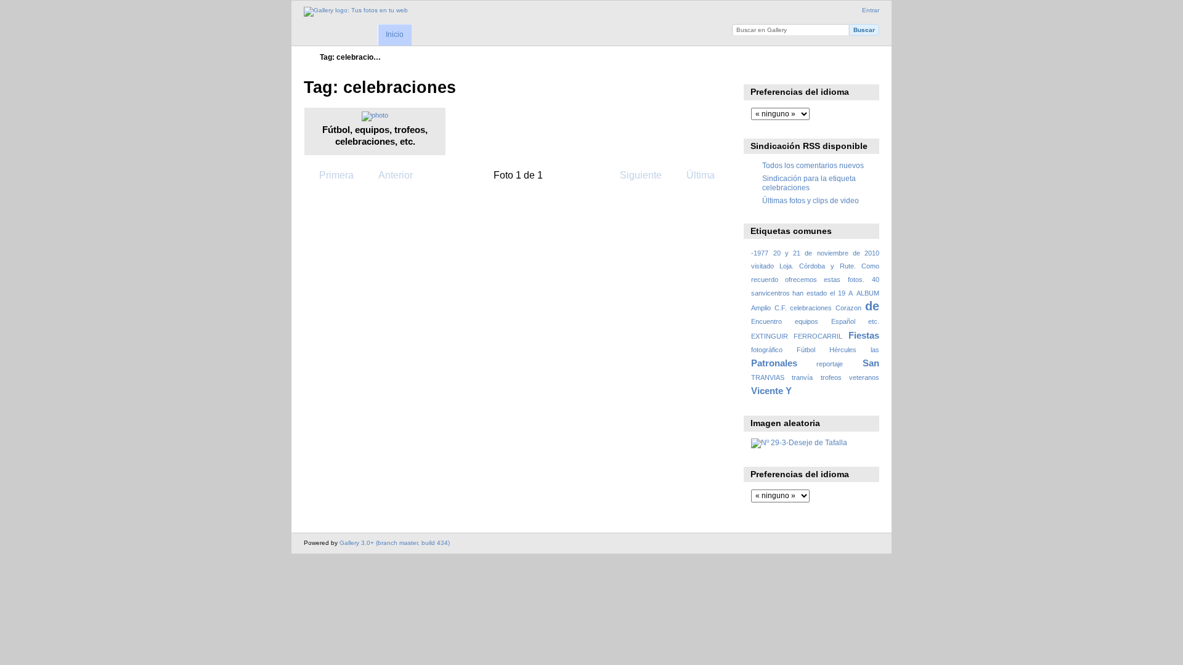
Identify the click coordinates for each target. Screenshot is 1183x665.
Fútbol (806, 349)
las (875, 349)
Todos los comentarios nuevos (813, 165)
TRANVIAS (767, 377)
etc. (873, 321)
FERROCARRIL (818, 336)
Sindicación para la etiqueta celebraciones (809, 182)
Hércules (842, 349)
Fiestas (863, 335)
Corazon (848, 308)
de (872, 306)
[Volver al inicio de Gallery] (356, 12)
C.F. (780, 308)
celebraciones (811, 308)
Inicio (395, 34)
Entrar (870, 10)
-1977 (759, 253)
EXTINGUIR (769, 336)
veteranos (864, 377)
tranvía (802, 377)
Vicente (767, 390)
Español (843, 321)
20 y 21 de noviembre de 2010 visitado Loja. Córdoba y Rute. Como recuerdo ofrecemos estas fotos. (815, 266)
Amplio (761, 308)
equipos (806, 321)
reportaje (829, 364)
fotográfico (767, 349)
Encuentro (766, 321)
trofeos (831, 377)
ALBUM (867, 293)
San (871, 363)
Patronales (774, 363)
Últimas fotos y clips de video (810, 200)
